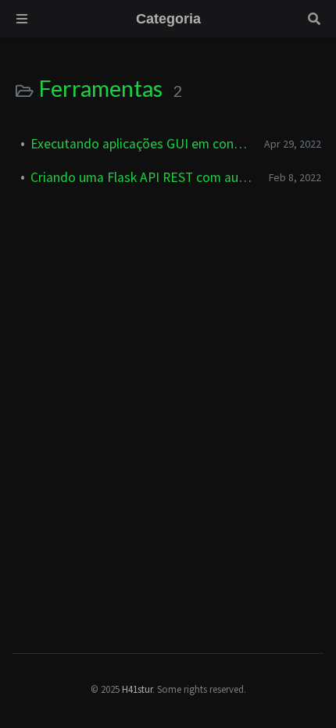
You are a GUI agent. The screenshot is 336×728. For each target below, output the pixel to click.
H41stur (137, 689)
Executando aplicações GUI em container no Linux (141, 143)
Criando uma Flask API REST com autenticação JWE (143, 177)
